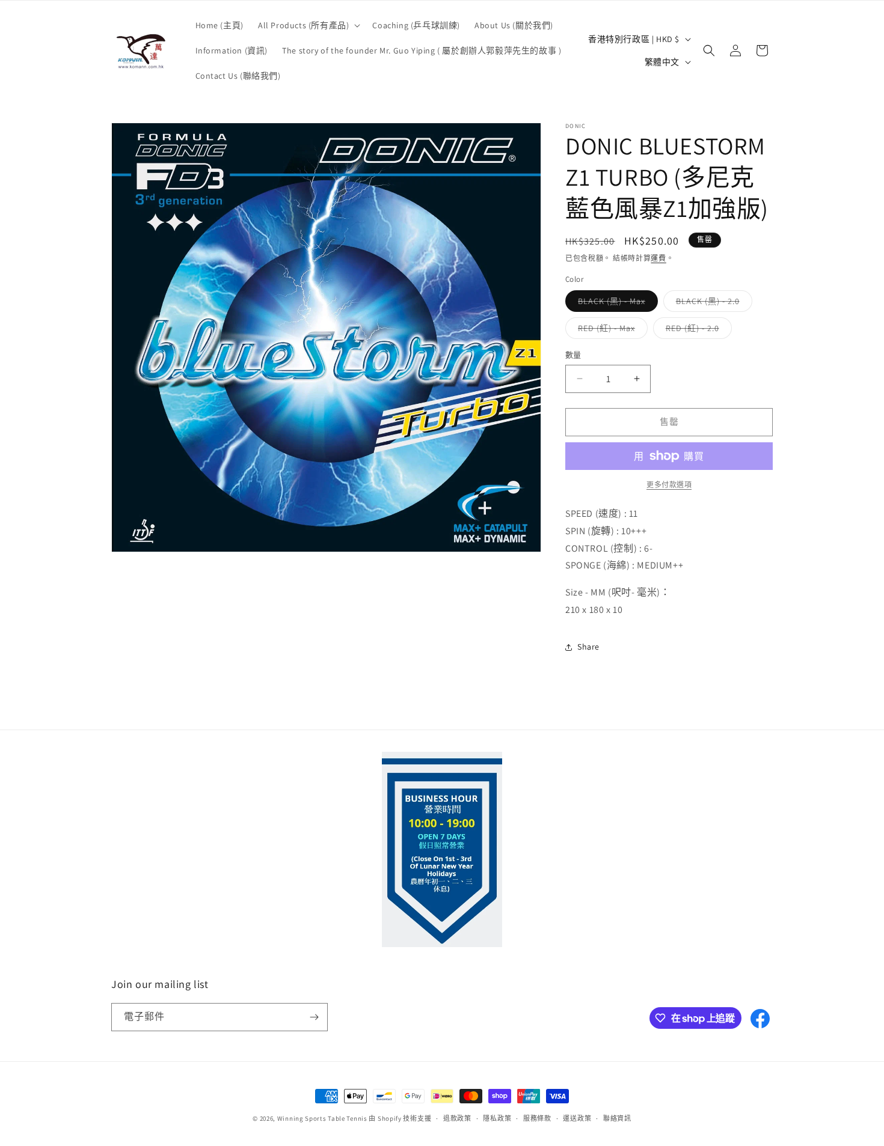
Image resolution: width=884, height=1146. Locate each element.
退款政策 (457, 1118)
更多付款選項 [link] (669, 484)
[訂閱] (314, 1017)
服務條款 (537, 1118)
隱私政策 (497, 1118)
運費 (658, 258)
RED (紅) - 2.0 (697, 330)
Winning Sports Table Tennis (322, 1118)
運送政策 (577, 1118)
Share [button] (588, 646)
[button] (308, 25)
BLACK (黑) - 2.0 (712, 303)
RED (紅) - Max (610, 330)
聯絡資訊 (617, 1118)
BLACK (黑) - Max (616, 303)
